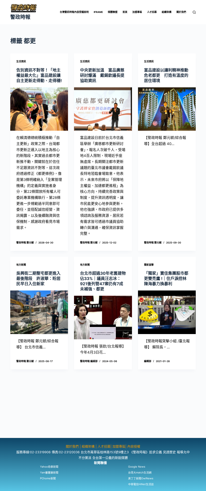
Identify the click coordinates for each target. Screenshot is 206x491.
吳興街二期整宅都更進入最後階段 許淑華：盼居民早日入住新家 (38, 278)
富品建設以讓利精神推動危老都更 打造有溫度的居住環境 (166, 75)
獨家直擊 (149, 264)
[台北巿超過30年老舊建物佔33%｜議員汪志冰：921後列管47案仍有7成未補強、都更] (103, 317)
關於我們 (181, 12)
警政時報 (20, 17)
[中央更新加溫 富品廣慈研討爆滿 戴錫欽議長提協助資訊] (103, 109)
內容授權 (133, 446)
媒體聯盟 (112, 12)
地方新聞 (21, 264)
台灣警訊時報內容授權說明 (74, 12)
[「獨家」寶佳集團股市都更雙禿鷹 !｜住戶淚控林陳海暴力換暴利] (167, 312)
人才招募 (152, 12)
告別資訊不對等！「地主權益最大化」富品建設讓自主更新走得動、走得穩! (39, 75)
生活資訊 (21, 61)
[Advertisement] (103, 409)
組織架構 (166, 12)
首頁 (125, 12)
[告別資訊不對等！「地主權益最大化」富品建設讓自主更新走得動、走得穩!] (39, 109)
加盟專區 (137, 12)
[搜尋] (194, 12)
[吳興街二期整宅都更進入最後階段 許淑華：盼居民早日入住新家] (39, 312)
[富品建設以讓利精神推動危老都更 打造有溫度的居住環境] (167, 109)
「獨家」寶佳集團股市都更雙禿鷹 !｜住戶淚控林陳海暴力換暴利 (166, 278)
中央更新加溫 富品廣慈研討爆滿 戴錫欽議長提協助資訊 (102, 75)
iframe (98, 12)
